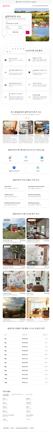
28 (20, 48)
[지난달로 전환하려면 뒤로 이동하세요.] (7, 32)
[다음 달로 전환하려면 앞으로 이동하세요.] (23, 32)
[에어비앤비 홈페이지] (6, 6)
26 (15, 48)
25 (12, 48)
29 (23, 48)
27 (18, 48)
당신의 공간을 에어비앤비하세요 (40, 5)
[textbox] (11, 28)
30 (7, 51)
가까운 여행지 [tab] (6, 394)
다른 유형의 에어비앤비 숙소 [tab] (17, 394)
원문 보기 (34, 1)
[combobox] (17, 23)
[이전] (24, 118)
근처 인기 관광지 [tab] (29, 394)
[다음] (28, 118)
